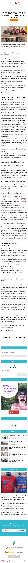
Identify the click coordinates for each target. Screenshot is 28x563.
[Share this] (6, 330)
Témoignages (20, 315)
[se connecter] (19, 561)
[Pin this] (12, 330)
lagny (17, 325)
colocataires (4, 325)
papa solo (22, 325)
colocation (11, 325)
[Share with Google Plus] (10, 330)
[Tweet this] (8, 330)
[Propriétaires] (14, 561)
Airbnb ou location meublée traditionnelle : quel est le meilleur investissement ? (17, 460)
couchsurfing (19, 127)
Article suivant (20, 337)
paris (3, 327)
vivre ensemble (9, 327)
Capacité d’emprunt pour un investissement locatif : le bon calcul (17, 453)
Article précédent (8, 337)
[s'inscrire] (25, 561)
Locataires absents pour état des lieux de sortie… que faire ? (18, 436)
